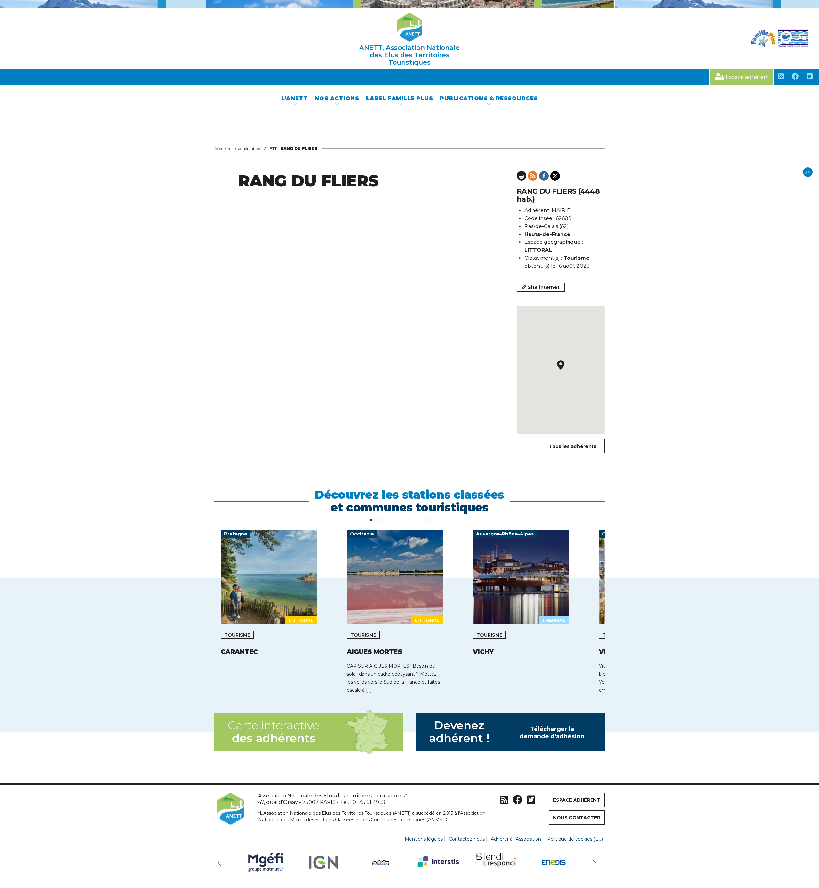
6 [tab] (419, 519)
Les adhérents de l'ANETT (254, 148)
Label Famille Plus (399, 98)
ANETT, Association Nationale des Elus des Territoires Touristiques (409, 55)
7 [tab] (428, 519)
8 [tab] (438, 519)
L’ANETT (294, 98)
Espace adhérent (747, 77)
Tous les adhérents (572, 446)
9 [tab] (448, 519)
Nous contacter (576, 818)
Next (595, 862)
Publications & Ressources (489, 98)
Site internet (544, 287)
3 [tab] (390, 519)
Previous (220, 862)
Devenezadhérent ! (506, 731)
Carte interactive (273, 731)
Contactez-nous (467, 839)
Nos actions (337, 98)
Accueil (220, 148)
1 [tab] (371, 519)
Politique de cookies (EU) (575, 839)
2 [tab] (381, 519)
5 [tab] (409, 519)
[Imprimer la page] (521, 176)
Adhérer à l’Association (516, 839)
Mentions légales (424, 839)
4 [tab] (400, 519)
